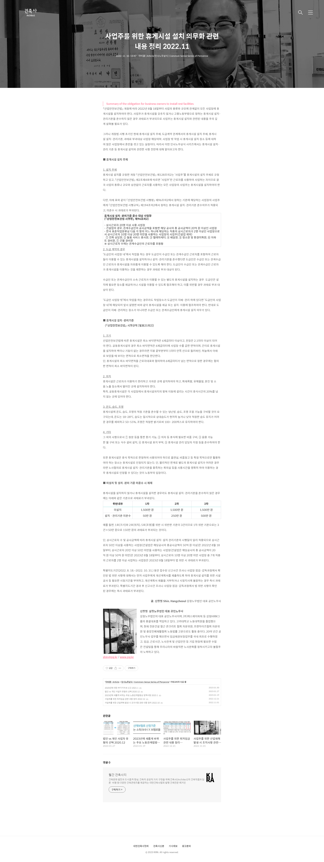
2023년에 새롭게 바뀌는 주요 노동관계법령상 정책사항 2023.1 (131, 695)
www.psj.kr (127, 657)
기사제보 (173, 846)
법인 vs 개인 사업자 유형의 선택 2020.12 (122, 691)
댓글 (106, 762)
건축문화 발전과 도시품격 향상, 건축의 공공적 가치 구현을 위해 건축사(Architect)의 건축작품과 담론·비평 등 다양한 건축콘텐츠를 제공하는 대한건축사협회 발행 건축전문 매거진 (156, 781)
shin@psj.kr (110, 657)
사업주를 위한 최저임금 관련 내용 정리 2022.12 (125, 698)
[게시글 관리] (120, 668)
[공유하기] (116, 668)
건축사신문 (158, 846)
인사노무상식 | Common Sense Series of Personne (145, 682)
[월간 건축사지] (30, 12)
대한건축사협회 (141, 846)
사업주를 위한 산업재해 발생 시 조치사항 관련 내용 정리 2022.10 (132, 702)
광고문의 (186, 846)
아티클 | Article (112, 682)
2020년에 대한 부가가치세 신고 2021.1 (121, 687)
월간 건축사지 (118, 775)
